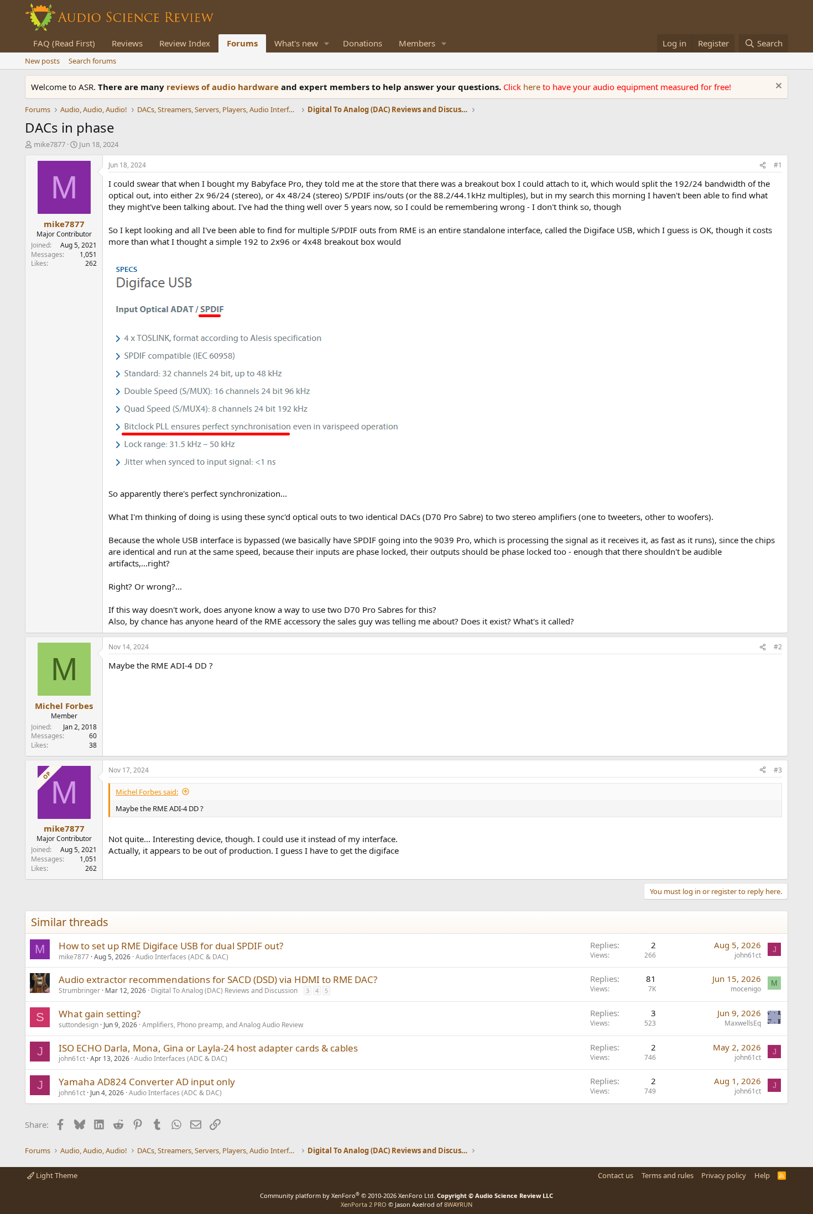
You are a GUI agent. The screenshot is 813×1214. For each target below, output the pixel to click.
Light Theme (55, 1175)
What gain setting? (99, 1013)
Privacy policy (723, 1175)
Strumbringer (79, 990)
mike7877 (49, 144)
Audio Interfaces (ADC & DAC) (182, 956)
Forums (242, 43)
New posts (42, 61)
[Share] (762, 165)
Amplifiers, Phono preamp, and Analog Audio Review (222, 1024)
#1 (778, 165)
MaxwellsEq (743, 1023)
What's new (296, 43)
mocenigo (746, 989)
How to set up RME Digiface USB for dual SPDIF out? (171, 945)
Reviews (127, 43)
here (533, 86)
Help (762, 1175)
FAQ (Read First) (64, 43)
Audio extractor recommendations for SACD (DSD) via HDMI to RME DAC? (218, 979)
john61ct (747, 955)
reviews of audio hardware (223, 86)
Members (417, 43)
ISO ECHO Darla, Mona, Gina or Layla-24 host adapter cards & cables (208, 1048)
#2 (778, 646)
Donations (362, 43)
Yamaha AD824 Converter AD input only (147, 1081)
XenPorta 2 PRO (364, 1204)
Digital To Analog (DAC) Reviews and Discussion (224, 990)
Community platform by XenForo (347, 1195)
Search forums (92, 61)
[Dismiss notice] (777, 87)
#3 (778, 770)
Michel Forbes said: (147, 792)
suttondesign (78, 1024)
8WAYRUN (458, 1204)
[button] (327, 43)
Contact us (615, 1175)
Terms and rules (668, 1175)
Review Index (184, 43)
